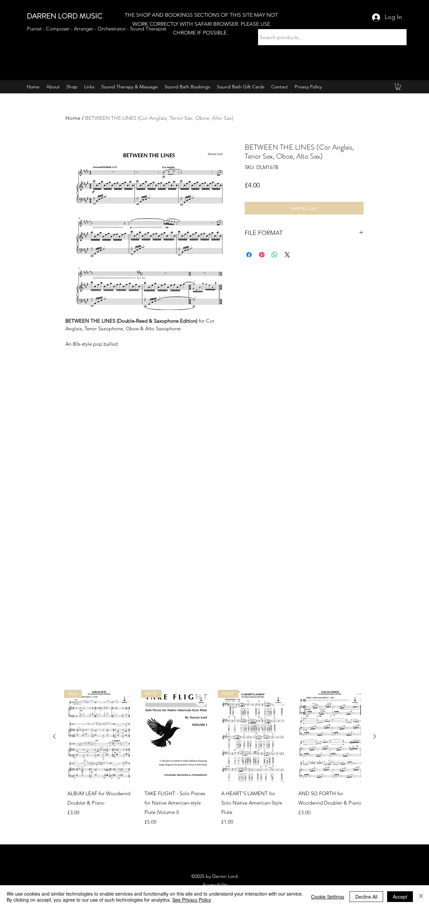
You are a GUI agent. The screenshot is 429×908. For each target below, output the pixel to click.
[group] (214, 764)
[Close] (421, 897)
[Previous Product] (54, 736)
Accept (400, 896)
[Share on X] (287, 255)
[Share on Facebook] (249, 255)
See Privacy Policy (191, 899)
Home (72, 118)
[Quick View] (330, 736)
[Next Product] (375, 736)
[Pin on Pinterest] (262, 255)
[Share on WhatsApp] (274, 255)
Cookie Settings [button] (327, 896)
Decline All (366, 896)
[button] (398, 86)
